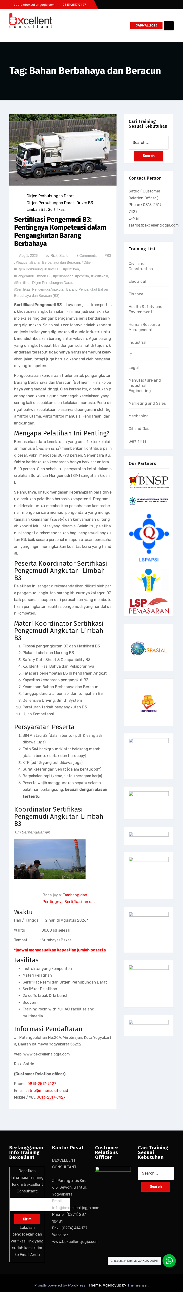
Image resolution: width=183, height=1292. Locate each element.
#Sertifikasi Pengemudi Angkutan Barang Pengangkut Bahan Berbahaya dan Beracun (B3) (61, 292)
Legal (134, 367)
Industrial (137, 342)
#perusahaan (63, 276)
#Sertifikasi (99, 276)
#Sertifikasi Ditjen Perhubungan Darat (43, 283)
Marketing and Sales (147, 403)
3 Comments (86, 255)
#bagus (21, 262)
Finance (136, 294)
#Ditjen (87, 262)
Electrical (137, 281)
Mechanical (139, 416)
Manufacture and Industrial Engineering (145, 385)
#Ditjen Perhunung (28, 269)
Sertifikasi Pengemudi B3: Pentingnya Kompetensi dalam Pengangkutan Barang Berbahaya (60, 231)
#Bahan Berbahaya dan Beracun (54, 262)
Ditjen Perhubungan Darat (50, 203)
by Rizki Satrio (57, 255)
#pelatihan (71, 269)
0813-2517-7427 (41, 1083)
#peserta (82, 276)
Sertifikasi (57, 209)
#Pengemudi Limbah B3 (32, 276)
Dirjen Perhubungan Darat (50, 196)
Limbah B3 (36, 209)
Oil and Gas (139, 428)
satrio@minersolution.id (46, 1090)
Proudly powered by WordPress (60, 1285)
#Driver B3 (53, 269)
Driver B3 (84, 203)
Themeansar (137, 1285)
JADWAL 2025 (146, 25)
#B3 (108, 255)
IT (130, 355)
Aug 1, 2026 (28, 255)
